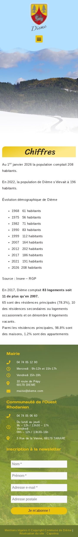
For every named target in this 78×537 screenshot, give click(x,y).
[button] (39, 38)
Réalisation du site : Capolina (39, 533)
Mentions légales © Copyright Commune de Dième (38, 530)
